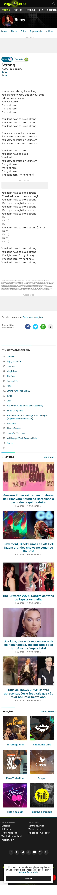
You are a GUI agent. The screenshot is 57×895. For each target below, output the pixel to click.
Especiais (5, 826)
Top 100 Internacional (11, 836)
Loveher (11, 366)
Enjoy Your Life (14, 361)
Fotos (23, 31)
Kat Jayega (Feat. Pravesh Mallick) (23, 438)
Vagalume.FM (47, 711)
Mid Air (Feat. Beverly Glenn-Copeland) (25, 405)
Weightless (12, 371)
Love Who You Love (16, 433)
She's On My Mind (15, 410)
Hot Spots (6, 829)
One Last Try (12, 381)
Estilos (30, 10)
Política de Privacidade (39, 833)
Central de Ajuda (36, 826)
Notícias (49, 31)
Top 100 (18, 10)
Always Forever (14, 428)
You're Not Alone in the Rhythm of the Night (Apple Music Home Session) (27, 417)
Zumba (10, 443)
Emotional (11, 423)
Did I (9, 401)
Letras (4, 31)
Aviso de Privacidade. (29, 872)
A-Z (41, 10)
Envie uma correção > (33, 317)
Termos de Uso (35, 829)
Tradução (19, 59)
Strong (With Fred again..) (19, 391)
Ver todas (49, 457)
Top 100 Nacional (9, 833)
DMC (9, 386)
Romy (20, 19)
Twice (9, 396)
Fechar (28, 878)
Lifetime (10, 356)
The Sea (11, 376)
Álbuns (14, 31)
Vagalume (14, 4)
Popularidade (36, 31)
